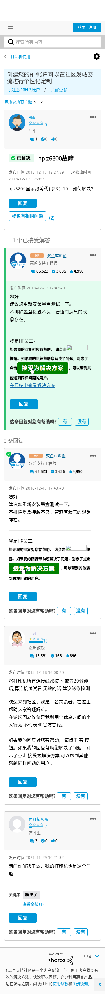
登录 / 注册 (87, 27)
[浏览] (9, 28)
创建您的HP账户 (23, 90)
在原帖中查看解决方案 (32, 385)
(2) (52, 218)
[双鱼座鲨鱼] (18, 260)
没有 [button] (81, 421)
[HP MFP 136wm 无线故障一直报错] (35, 101)
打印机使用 (20, 56)
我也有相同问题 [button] (27, 216)
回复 (22, 203)
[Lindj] (17, 639)
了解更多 (59, 90)
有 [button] (65, 421)
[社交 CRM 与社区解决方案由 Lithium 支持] (60, 958)
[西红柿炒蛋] (17, 824)
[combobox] (52, 42)
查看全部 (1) (33, 904)
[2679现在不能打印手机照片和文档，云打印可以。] (41, 101)
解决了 (31, 894)
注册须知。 (82, 983)
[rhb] (17, 122)
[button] (93, 116)
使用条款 (60, 983)
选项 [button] (97, 57)
